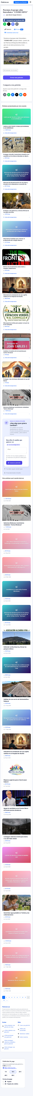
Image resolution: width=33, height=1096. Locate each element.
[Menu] (30, 2)
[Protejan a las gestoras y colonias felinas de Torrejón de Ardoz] (16, 206)
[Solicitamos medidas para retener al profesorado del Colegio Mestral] (16, 234)
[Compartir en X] (8, 24)
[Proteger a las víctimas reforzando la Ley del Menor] (16, 374)
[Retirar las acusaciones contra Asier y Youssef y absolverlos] (16, 262)
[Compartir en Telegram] (20, 94)
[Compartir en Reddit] (24, 94)
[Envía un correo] (13, 24)
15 (4, 1000)
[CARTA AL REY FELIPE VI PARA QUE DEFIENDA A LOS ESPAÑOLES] (16, 122)
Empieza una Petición (21, 2)
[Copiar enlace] (17, 24)
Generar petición (15, 463)
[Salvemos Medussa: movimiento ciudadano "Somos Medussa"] (16, 402)
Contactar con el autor (11, 70)
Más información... (10, 1068)
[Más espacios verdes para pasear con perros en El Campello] (16, 318)
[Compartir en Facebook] (12, 94)
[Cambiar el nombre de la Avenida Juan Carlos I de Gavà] (16, 346)
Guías (4, 1022)
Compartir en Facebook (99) (15, 20)
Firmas (19, 29)
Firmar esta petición (16, 77)
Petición (8, 29)
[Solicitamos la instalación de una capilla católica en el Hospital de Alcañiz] (16, 290)
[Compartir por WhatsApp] (4, 24)
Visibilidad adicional (12, 32)
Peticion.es (5, 2)
